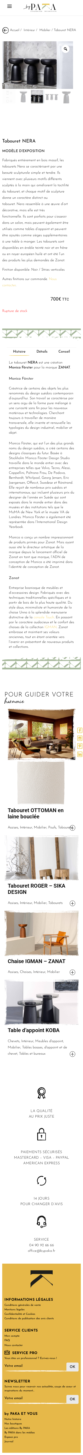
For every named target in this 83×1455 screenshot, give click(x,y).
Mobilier (44, 30)
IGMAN (50, 627)
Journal (8, 1441)
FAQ (7, 1340)
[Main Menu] (9, 8)
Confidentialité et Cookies (19, 1314)
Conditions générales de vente (22, 1305)
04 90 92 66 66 (41, 1245)
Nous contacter (13, 1345)
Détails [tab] (42, 351)
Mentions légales (14, 1309)
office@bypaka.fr (41, 1251)
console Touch (44, 617)
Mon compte (11, 1336)
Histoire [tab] (19, 351)
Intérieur (29, 30)
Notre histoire (12, 1419)
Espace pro (11, 1437)
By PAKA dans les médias (19, 1432)
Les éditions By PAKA (17, 1428)
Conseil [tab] (64, 351)
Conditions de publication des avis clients (29, 1318)
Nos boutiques (13, 1423)
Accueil (14, 30)
